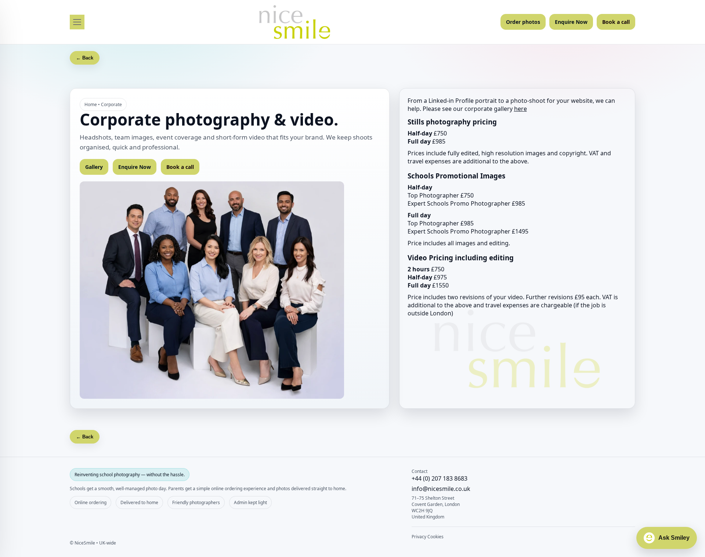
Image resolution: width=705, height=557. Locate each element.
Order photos (523, 21)
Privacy (419, 537)
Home (90, 104)
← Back (84, 58)
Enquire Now (571, 21)
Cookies (435, 537)
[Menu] (77, 22)
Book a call (616, 21)
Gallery (94, 166)
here (520, 109)
